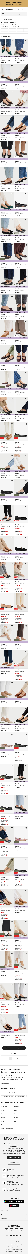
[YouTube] (11, 1230)
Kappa (16, 1117)
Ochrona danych (18, 1251)
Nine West (4, 1124)
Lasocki (3, 1114)
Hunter (3, 1110)
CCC (15, 1110)
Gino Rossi (4, 1106)
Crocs (16, 1114)
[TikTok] (21, 1230)
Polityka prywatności (13, 1247)
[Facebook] (16, 1230)
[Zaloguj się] (18, 9)
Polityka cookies (9, 1251)
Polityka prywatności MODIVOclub (13, 1249)
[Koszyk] (25, 9)
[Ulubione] (22, 9)
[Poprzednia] (2, 3)
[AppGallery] (14, 1205)
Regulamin (6, 1244)
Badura (3, 1117)
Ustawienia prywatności (16, 1244)
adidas (16, 1124)
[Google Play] (9, 1201)
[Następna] (26, 3)
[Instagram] (6, 1230)
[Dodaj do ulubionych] (12, 40)
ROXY (16, 1121)
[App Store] (19, 1201)
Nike (2, 1121)
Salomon (16, 1106)
